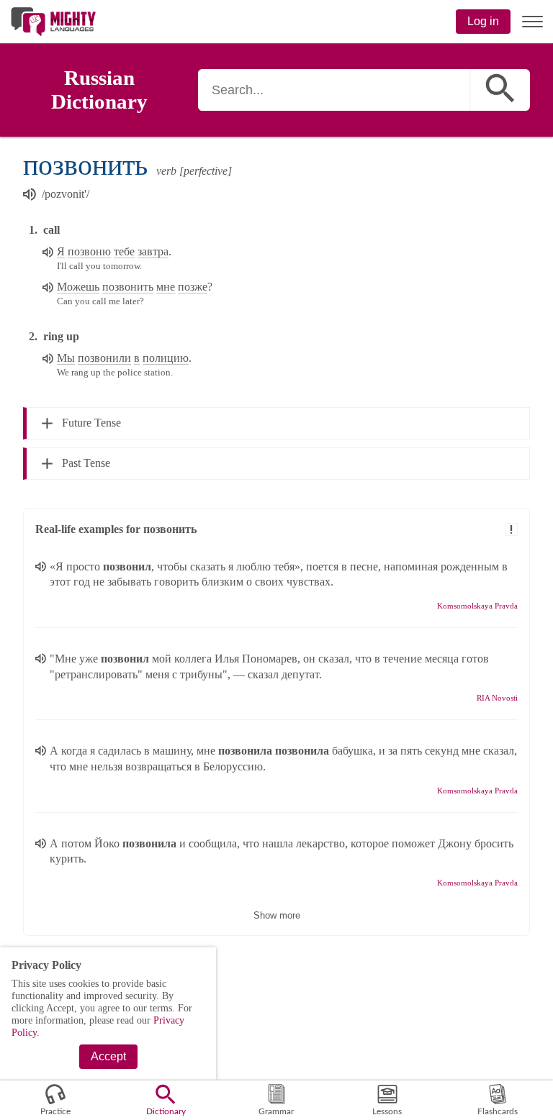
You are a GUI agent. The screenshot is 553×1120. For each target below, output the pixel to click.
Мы (66, 358)
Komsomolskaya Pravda (477, 605)
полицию (166, 358)
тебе (124, 251)
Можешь (78, 287)
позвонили (104, 358)
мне (165, 287)
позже (192, 287)
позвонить (127, 287)
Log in (483, 21)
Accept (108, 1056)
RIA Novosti (497, 697)
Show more (276, 915)
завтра (153, 251)
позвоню (89, 251)
